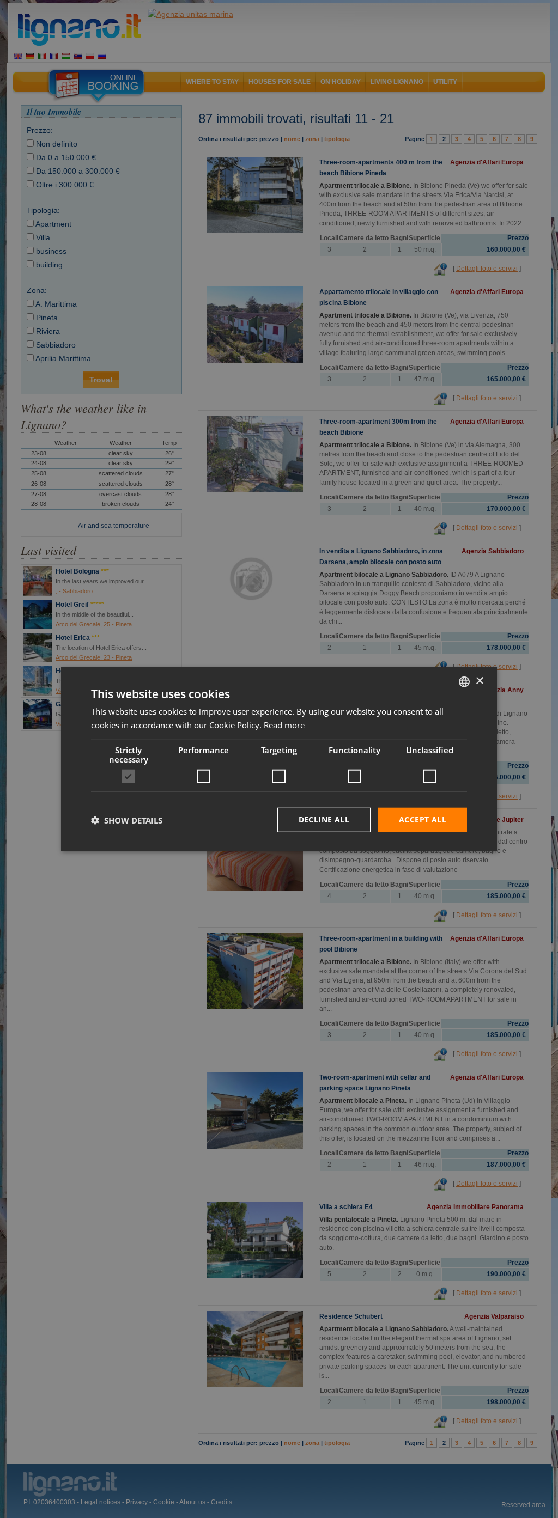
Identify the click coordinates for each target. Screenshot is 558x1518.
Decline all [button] (324, 819)
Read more (284, 724)
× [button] (479, 681)
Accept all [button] (422, 819)
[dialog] (279, 759)
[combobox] (464, 681)
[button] (126, 820)
